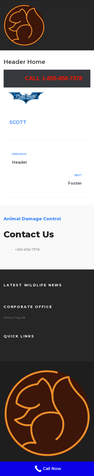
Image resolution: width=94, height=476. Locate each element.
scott (18, 122)
